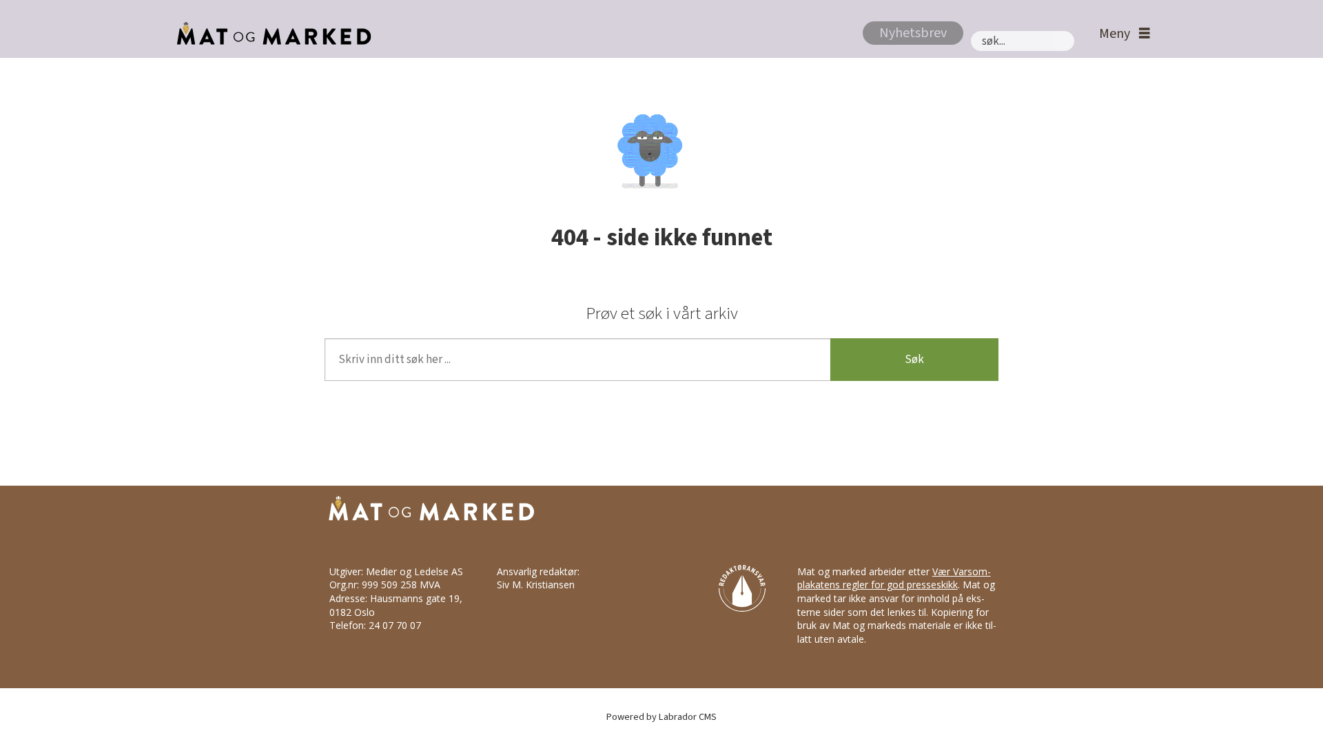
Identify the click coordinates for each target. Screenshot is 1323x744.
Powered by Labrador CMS (661, 717)
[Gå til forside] (270, 33)
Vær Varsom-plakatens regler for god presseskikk (894, 578)
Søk (914, 359)
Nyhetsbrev (913, 33)
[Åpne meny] (1121, 34)
